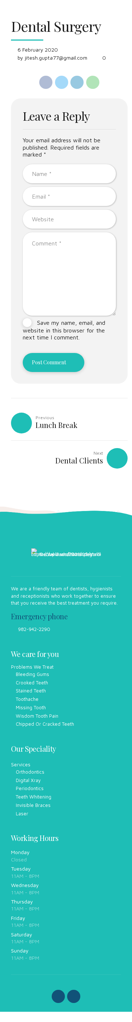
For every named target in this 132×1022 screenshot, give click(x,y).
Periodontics (30, 788)
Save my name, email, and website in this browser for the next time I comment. (64, 330)
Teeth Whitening (33, 797)
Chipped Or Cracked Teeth (45, 724)
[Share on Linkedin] (77, 82)
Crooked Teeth (32, 682)
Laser (22, 813)
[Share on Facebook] (45, 82)
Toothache (27, 699)
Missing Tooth (31, 707)
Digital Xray (28, 780)
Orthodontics (30, 772)
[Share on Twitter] (61, 82)
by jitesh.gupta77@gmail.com (52, 58)
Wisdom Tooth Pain (37, 716)
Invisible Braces (33, 805)
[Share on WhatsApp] (92, 82)
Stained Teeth (31, 691)
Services (20, 764)
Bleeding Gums (32, 674)
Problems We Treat (32, 667)
